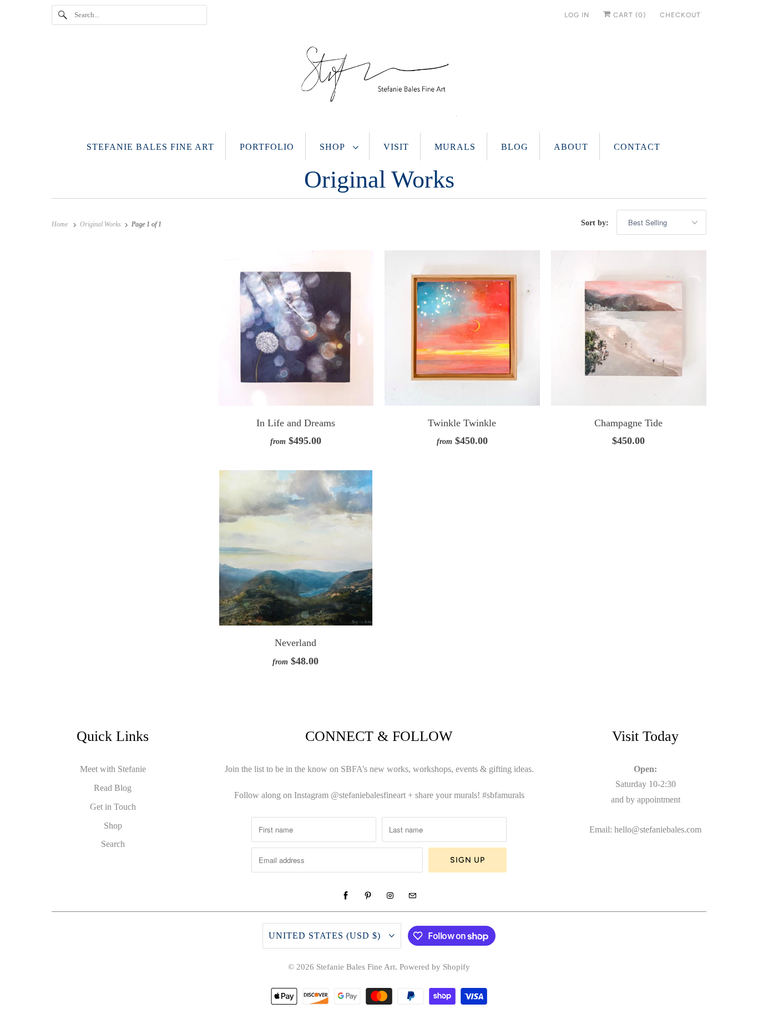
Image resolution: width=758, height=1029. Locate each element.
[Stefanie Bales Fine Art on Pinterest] (368, 896)
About (571, 147)
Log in (576, 15)
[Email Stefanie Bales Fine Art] (412, 896)
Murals (455, 147)
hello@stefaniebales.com (657, 829)
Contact (637, 147)
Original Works (379, 179)
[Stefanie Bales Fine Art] (379, 84)
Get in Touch (113, 806)
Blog (514, 147)
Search (113, 844)
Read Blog (113, 788)
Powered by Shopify (435, 966)
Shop (333, 147)
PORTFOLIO (267, 147)
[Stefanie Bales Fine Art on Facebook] (345, 896)
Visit (396, 147)
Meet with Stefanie (113, 769)
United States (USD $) (326, 935)
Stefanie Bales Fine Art (150, 147)
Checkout (680, 15)
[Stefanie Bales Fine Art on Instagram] (390, 896)
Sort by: (596, 223)
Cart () (628, 15)
